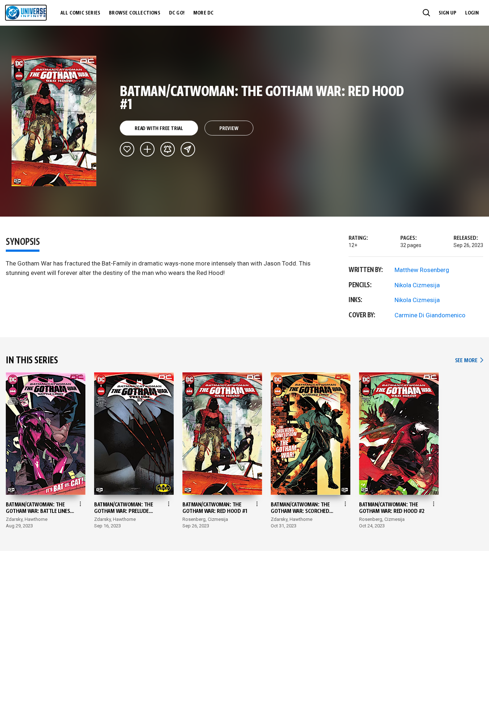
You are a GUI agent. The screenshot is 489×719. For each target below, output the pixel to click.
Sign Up (447, 13)
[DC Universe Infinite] (26, 12)
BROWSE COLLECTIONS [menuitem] (134, 13)
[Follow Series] (167, 149)
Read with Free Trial (159, 128)
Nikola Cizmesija (417, 285)
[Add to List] (147, 149)
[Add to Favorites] (127, 149)
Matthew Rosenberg (422, 269)
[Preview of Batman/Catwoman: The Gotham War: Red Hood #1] (54, 121)
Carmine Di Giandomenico (430, 315)
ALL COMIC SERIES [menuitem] (80, 13)
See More (469, 360)
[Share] (188, 149)
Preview (229, 128)
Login (472, 13)
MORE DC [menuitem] (203, 13)
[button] (426, 12)
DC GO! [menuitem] (177, 13)
